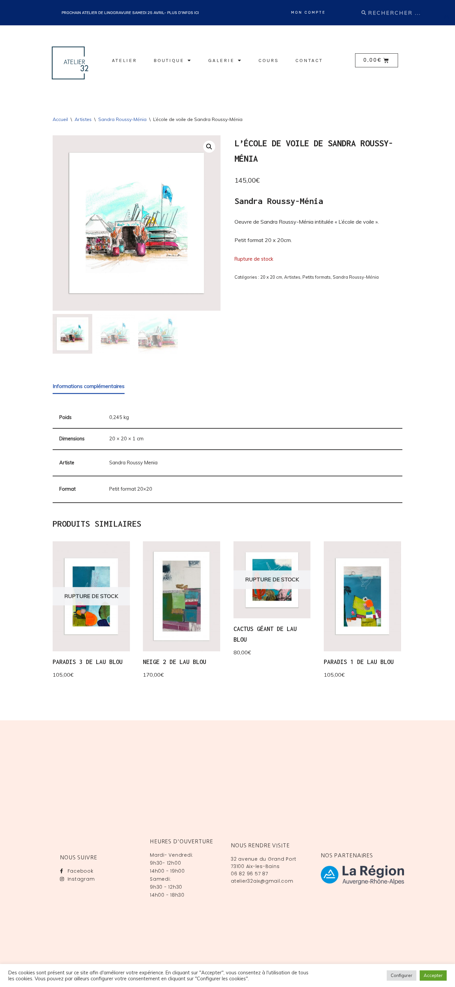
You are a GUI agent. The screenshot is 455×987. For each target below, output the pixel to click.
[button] (209, 147)
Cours (268, 60)
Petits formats (316, 277)
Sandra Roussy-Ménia (122, 119)
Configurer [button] (401, 975)
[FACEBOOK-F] (446, 8)
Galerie (221, 60)
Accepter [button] (433, 975)
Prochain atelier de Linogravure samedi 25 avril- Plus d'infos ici (130, 12)
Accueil (60, 119)
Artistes (83, 119)
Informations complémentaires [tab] (89, 386)
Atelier (124, 60)
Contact (309, 60)
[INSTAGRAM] (446, 17)
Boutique (169, 60)
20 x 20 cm (271, 277)
